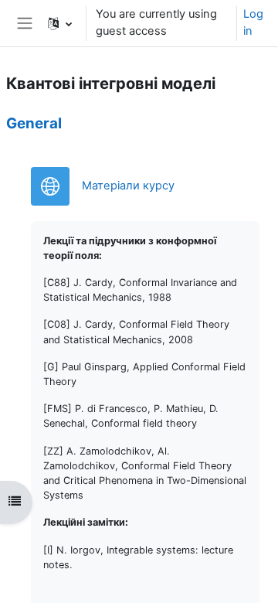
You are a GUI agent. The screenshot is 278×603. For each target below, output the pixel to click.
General (34, 123)
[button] (60, 23)
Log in (253, 22)
